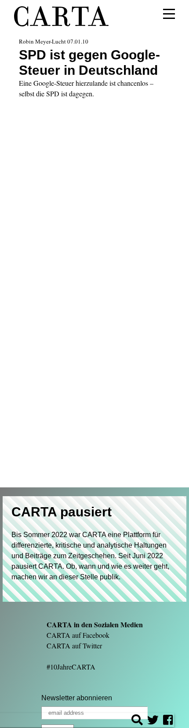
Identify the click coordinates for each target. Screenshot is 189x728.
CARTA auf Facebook (78, 635)
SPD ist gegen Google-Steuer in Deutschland (89, 62)
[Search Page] (137, 721)
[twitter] (153, 721)
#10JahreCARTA (71, 666)
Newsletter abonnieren (76, 698)
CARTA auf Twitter (74, 645)
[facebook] (168, 721)
